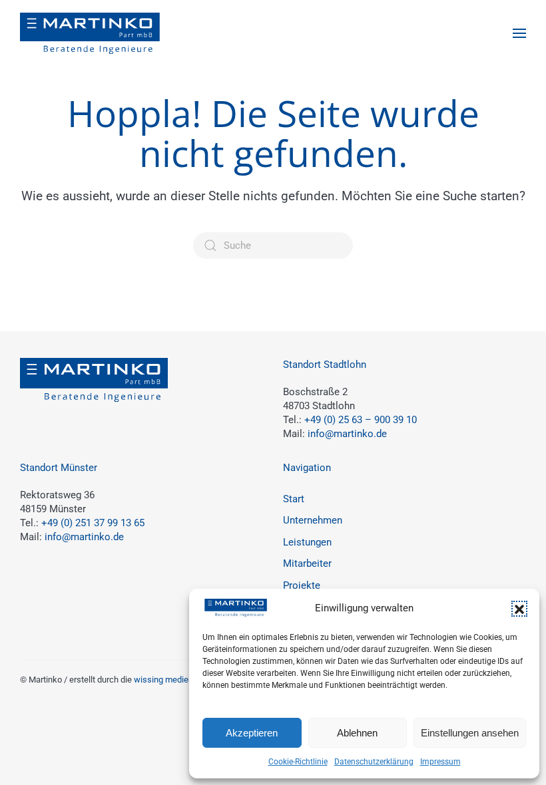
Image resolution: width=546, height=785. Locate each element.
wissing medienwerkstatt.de (187, 680)
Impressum (440, 761)
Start (293, 499)
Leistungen (307, 542)
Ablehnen (357, 732)
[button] (519, 608)
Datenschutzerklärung (373, 761)
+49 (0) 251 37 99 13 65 (92, 523)
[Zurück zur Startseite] (90, 33)
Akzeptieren (252, 732)
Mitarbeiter (307, 563)
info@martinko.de (347, 434)
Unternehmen (312, 520)
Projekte (301, 585)
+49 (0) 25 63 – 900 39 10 (360, 420)
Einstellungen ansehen (470, 732)
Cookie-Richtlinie (298, 761)
